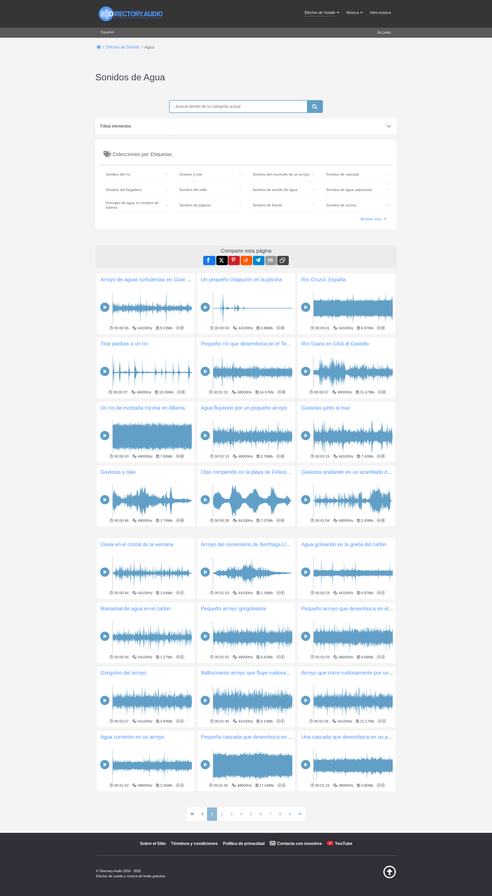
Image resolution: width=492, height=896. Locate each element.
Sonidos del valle (193, 190)
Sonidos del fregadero (124, 190)
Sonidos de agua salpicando (349, 190)
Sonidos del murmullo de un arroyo (281, 174)
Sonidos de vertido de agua (275, 190)
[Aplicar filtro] (314, 107)
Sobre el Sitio (153, 843)
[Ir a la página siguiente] (290, 814)
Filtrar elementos (115, 126)
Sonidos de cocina (341, 205)
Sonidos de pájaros (195, 205)
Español (107, 32)
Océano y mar (190, 174)
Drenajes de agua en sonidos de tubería (132, 205)
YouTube (343, 843)
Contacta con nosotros (299, 843)
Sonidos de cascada (342, 174)
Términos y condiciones (194, 843)
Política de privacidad (244, 843)
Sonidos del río (118, 174)
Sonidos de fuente (267, 205)
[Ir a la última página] (300, 814)
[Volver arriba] (376, 877)
